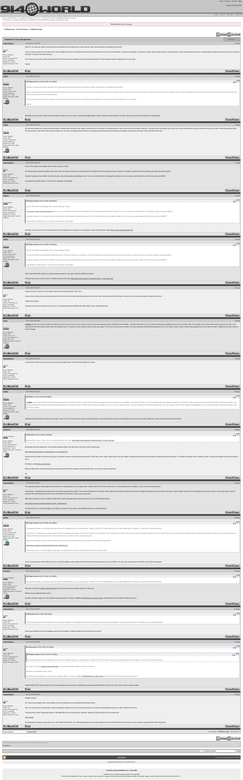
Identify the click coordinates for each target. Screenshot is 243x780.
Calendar (239, 14)
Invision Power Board (114, 762)
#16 (238, 642)
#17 (238, 694)
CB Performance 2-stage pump (92, 598)
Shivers (6, 196)
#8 (239, 320)
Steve (5, 321)
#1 (239, 43)
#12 (238, 483)
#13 (238, 517)
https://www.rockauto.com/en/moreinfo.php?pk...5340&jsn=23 (46, 503)
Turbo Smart (29, 717)
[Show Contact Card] (11, 71)
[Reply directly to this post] (236, 71)
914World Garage (36, 29)
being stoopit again (43, 464)
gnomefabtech (8, 43)
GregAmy (6, 430)
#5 (239, 195)
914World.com (9, 29)
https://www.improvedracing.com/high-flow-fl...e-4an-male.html (92, 279)
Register (129, 24)
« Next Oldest (212, 731)
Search (222, 14)
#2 (239, 76)
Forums (227, 1)
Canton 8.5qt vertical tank (48, 588)
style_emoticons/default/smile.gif (121, 230)
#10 (238, 391)
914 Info (234, 1)
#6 (239, 239)
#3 (239, 125)
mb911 (5, 76)
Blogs (240, 1)
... (121, 767)
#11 (239, 429)
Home (221, 1)
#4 (239, 162)
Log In (124, 24)
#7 (239, 288)
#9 (239, 358)
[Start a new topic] (234, 34)
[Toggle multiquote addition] (228, 71)
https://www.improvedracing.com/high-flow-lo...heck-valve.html (46, 452)
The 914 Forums (22, 29)
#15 (238, 609)
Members (230, 14)
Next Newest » (235, 731)
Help (216, 14)
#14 (238, 571)
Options (231, 39)
